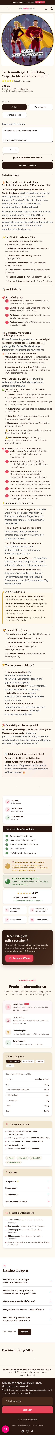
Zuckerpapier (11, 1188)
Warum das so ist (27, 1375)
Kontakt (24, 1332)
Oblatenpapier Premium (16, 1201)
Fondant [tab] (40, 1061)
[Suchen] (9, 8)
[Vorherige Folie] (5, 1358)
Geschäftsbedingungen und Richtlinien (27, 1425)
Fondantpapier (11, 1194)
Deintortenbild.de (30, 1420)
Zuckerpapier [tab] (28, 1061)
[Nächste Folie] (50, 1358)
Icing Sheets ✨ (12, 1181)
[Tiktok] (32, 1431)
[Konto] (46, 8)
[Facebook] (22, 1431)
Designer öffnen (21, 958)
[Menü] (3, 8)
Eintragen (27, 1409)
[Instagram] (27, 1431)
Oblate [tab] (10, 1066)
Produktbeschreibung (10, 175)
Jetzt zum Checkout (27, 165)
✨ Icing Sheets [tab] (13, 1061)
